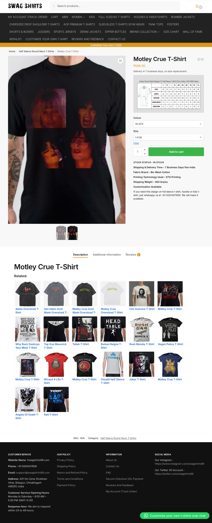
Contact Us (112, 466)
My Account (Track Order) (121, 491)
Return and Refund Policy (72, 472)
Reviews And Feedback (120, 485)
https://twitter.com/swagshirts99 (174, 473)
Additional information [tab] (107, 254)
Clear (136, 143)
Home (12, 51)
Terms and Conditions (70, 478)
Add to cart (176, 151)
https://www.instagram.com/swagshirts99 (179, 463)
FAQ (108, 472)
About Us (111, 460)
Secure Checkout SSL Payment (124, 478)
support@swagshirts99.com (33, 472)
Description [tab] (80, 254)
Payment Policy (66, 485)
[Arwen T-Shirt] (202, 59)
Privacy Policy (65, 460)
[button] (195, 5)
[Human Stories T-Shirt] (199, 59)
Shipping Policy (66, 466)
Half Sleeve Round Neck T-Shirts (36, 51)
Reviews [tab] (132, 254)
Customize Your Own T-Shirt (106, 44)
